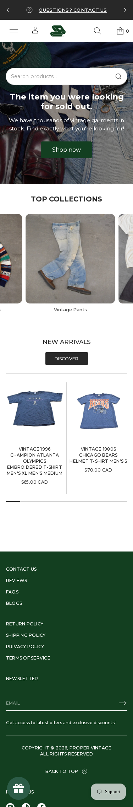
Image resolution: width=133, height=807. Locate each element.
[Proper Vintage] (58, 31)
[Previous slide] (8, 10)
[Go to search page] (97, 31)
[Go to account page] (35, 32)
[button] (97, 31)
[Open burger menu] (14, 31)
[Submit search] (118, 76)
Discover (67, 358)
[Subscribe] (122, 703)
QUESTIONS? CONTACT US (73, 10)
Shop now (66, 149)
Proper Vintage (90, 747)
